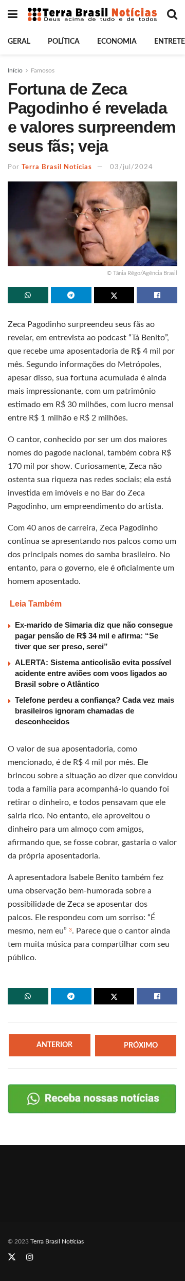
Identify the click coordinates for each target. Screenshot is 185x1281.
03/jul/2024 (131, 167)
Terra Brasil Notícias (57, 167)
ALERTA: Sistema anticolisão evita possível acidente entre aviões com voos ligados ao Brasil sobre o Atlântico (93, 673)
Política (64, 41)
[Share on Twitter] (114, 295)
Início (15, 70)
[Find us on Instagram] (29, 1257)
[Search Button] (172, 14)
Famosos (42, 70)
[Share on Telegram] (71, 295)
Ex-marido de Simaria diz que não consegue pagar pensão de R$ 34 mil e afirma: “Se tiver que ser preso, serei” (94, 635)
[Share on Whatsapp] (28, 295)
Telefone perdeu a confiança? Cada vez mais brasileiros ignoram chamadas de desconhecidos (94, 711)
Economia (117, 41)
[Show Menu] (12, 14)
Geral (19, 41)
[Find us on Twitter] (12, 1257)
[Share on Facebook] (157, 295)
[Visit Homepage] (92, 14)
